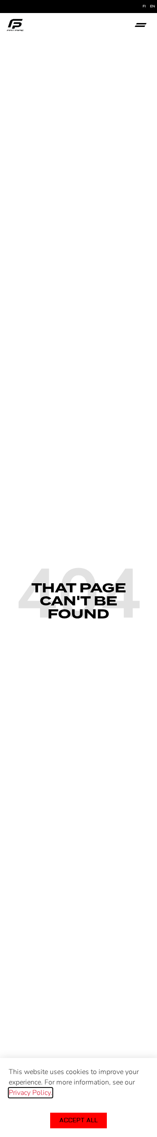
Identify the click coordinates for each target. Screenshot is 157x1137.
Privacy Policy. (30, 1092)
